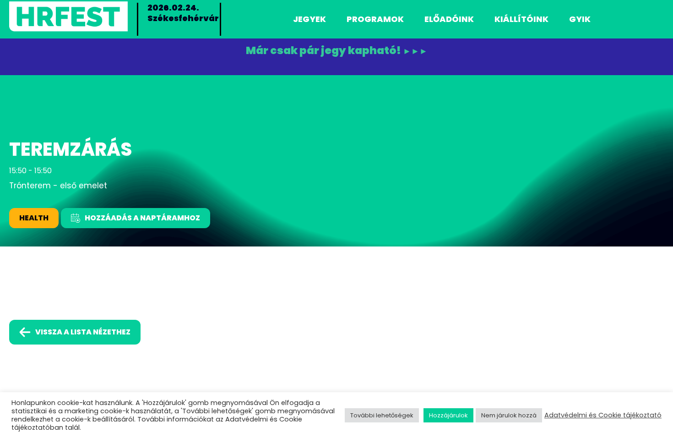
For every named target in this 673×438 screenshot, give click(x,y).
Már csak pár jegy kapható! (337, 51)
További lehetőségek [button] (381, 415)
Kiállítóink (521, 19)
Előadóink (449, 19)
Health (34, 218)
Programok (375, 19)
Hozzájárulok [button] (448, 415)
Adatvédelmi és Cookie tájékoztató (603, 415)
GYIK (580, 19)
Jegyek (309, 19)
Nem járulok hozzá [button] (509, 415)
